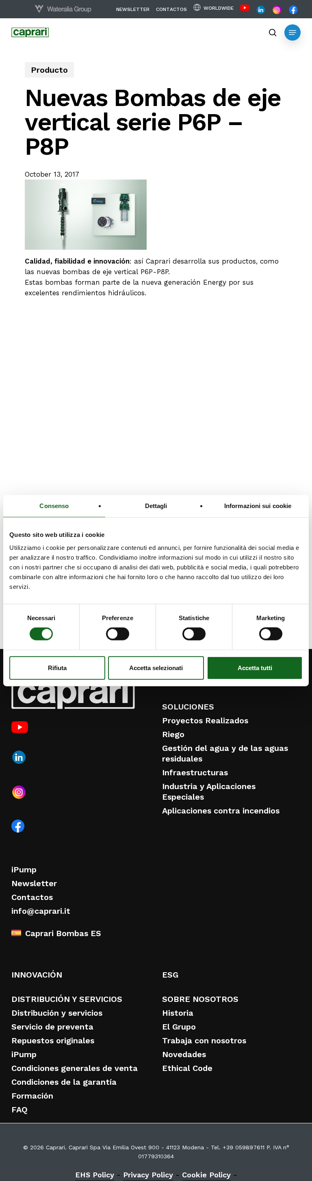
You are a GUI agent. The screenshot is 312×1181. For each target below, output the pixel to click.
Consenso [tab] (54, 505)
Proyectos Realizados (205, 720)
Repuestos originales (52, 1040)
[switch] (117, 633)
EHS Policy (94, 1174)
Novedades (184, 1054)
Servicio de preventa (52, 1027)
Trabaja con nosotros (204, 1040)
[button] (292, 32)
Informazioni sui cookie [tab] (257, 505)
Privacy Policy (148, 1174)
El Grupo (179, 1027)
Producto (49, 70)
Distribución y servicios (56, 1013)
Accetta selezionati (156, 667)
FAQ (19, 1109)
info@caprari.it (40, 911)
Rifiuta (57, 667)
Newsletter (34, 883)
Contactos (32, 897)
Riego (173, 734)
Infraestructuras (195, 772)
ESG (170, 975)
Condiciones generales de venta (74, 1068)
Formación (32, 1096)
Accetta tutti (255, 667)
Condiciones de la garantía (64, 1082)
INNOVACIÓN (36, 975)
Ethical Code (187, 1068)
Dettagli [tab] (156, 505)
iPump (24, 869)
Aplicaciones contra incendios (221, 810)
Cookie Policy (206, 1174)
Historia (177, 1013)
